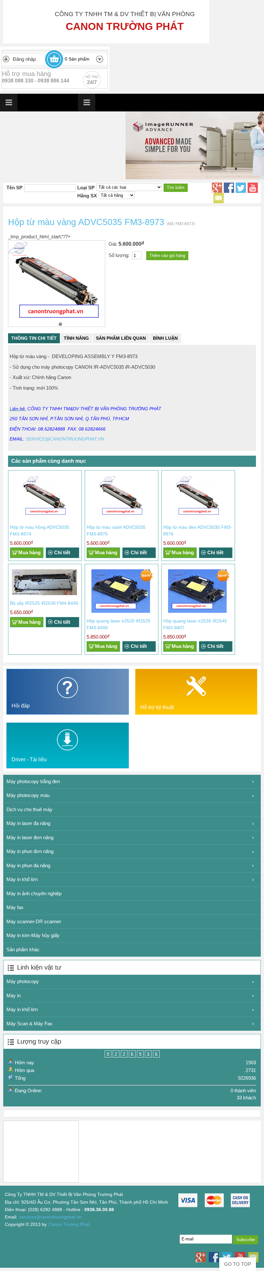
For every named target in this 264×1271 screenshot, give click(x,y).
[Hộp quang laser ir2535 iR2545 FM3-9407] (197, 611)
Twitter (241, 188)
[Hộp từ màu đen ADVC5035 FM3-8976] (197, 517)
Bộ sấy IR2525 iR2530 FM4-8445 (44, 603)
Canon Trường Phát (69, 1224)
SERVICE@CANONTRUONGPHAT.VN (65, 438)
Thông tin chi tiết (34, 338)
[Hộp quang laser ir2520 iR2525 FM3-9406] (120, 611)
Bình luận (165, 338)
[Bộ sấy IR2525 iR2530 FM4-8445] (44, 593)
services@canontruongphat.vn (50, 1217)
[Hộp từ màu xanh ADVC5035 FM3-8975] (121, 517)
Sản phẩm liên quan (121, 338)
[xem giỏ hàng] (54, 59)
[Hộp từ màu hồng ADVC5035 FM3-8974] (44, 517)
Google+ (217, 188)
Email (218, 198)
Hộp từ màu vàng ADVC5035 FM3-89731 (60, 324)
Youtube (253, 188)
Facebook (229, 188)
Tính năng (76, 338)
